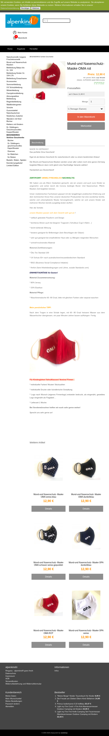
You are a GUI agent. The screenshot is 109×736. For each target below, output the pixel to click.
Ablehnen (35, 8)
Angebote (21, 49)
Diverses (11, 151)
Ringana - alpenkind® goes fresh (19, 671)
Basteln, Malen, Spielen (16, 160)
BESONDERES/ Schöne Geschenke (41, 56)
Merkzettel (86, 126)
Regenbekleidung (14, 102)
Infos (56, 671)
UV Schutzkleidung (14, 87)
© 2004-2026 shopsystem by (55, 733)
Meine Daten (10, 696)
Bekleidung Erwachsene (17, 78)
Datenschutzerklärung (10, 8)
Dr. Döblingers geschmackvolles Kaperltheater (15, 145)
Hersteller (34, 49)
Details (48, 508)
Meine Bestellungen (13, 701)
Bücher (11, 140)
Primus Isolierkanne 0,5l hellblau (71, 704)
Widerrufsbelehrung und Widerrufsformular (23, 684)
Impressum (10, 676)
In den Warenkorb (86, 117)
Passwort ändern (12, 704)
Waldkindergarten (14, 104)
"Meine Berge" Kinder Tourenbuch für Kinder (76, 696)
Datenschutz (10, 673)
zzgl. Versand (100, 77)
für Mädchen (13, 154)
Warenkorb (22, 38)
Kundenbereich (13, 692)
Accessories (12, 81)
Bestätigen (25, 8)
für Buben (12, 157)
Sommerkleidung (14, 84)
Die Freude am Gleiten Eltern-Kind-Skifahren (76, 698)
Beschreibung (37, 142)
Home (9, 49)
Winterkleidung (13, 90)
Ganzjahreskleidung (15, 93)
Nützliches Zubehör (15, 116)
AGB (7, 678)
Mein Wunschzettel (13, 698)
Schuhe (10, 107)
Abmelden (9, 706)
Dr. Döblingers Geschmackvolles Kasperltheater (14, 129)
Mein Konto (22, 32)
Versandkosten (11, 681)
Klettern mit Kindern (15, 124)
